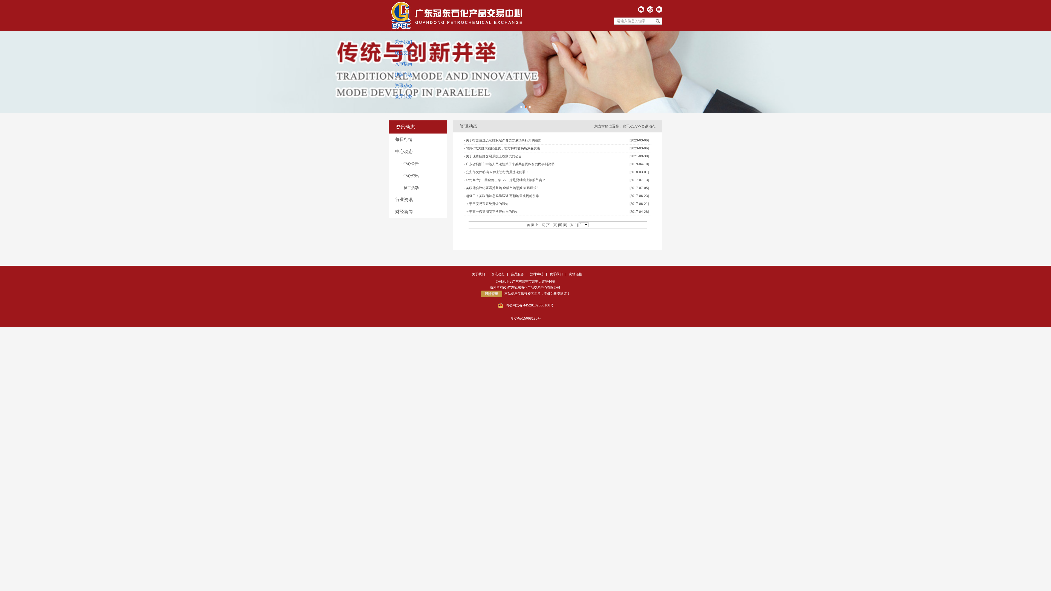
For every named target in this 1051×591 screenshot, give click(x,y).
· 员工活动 (410, 188)
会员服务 (403, 96)
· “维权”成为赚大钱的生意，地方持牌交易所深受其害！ (504, 148)
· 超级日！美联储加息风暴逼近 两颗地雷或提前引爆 (501, 196)
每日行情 (404, 139)
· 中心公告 (410, 163)
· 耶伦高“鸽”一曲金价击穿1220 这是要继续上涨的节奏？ (504, 180)
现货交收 (403, 52)
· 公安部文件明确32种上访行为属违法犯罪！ (496, 172)
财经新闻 (404, 211)
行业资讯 (404, 199)
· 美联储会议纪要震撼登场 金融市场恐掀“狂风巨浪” (501, 188)
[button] (521, 107)
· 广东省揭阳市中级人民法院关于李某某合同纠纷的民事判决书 (509, 164)
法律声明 (536, 274)
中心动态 (404, 151)
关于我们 (403, 41)
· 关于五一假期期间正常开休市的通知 (491, 212)
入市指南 (403, 63)
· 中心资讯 (410, 175)
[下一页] (551, 225)
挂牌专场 (403, 74)
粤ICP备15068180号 (525, 318)
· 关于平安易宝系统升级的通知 (486, 204)
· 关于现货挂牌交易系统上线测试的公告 (493, 156)
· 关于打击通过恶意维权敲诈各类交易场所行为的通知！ (504, 140)
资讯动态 (403, 85)
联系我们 (556, 274)
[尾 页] (562, 225)
